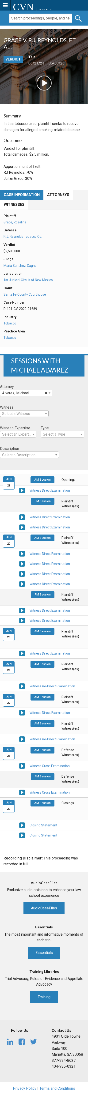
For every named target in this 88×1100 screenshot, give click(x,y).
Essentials (44, 952)
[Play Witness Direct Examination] (22, 490)
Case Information (22, 194)
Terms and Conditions (57, 1088)
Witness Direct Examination (50, 490)
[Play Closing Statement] (22, 825)
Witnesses (14, 204)
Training (44, 997)
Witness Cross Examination (50, 766)
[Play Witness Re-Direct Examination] (22, 686)
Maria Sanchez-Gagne (20, 265)
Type (45, 428)
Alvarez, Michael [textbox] (24, 393)
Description (9, 448)
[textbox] (24, 414)
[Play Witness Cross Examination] (22, 765)
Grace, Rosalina (15, 222)
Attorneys (58, 194)
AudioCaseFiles (44, 908)
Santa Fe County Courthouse (25, 294)
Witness (7, 407)
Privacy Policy (24, 1088)
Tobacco (10, 323)
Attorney (7, 386)
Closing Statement (43, 825)
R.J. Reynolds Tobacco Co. (23, 236)
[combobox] (26, 393)
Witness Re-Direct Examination (52, 686)
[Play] (44, 82)
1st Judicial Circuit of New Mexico (28, 280)
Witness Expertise (15, 428)
